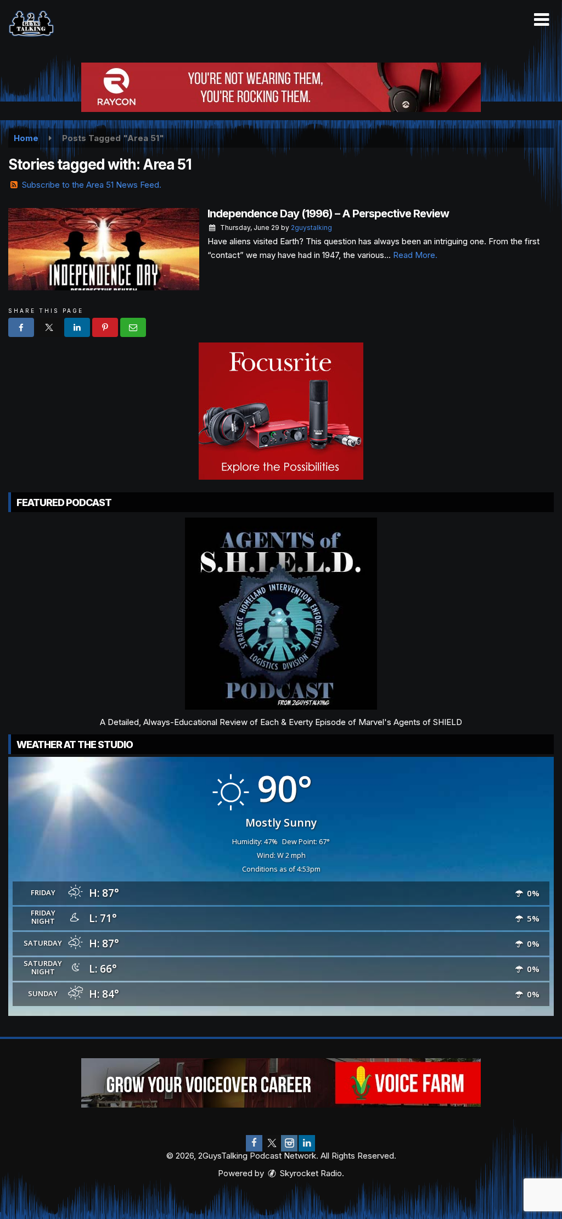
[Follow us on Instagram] (289, 1143)
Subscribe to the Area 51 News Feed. (91, 184)
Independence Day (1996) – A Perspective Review (328, 213)
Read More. (415, 255)
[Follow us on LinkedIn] (307, 1143)
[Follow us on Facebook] (254, 1143)
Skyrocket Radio (310, 1173)
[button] (541, 20)
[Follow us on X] (271, 1143)
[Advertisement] (281, 87)
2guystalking (311, 227)
